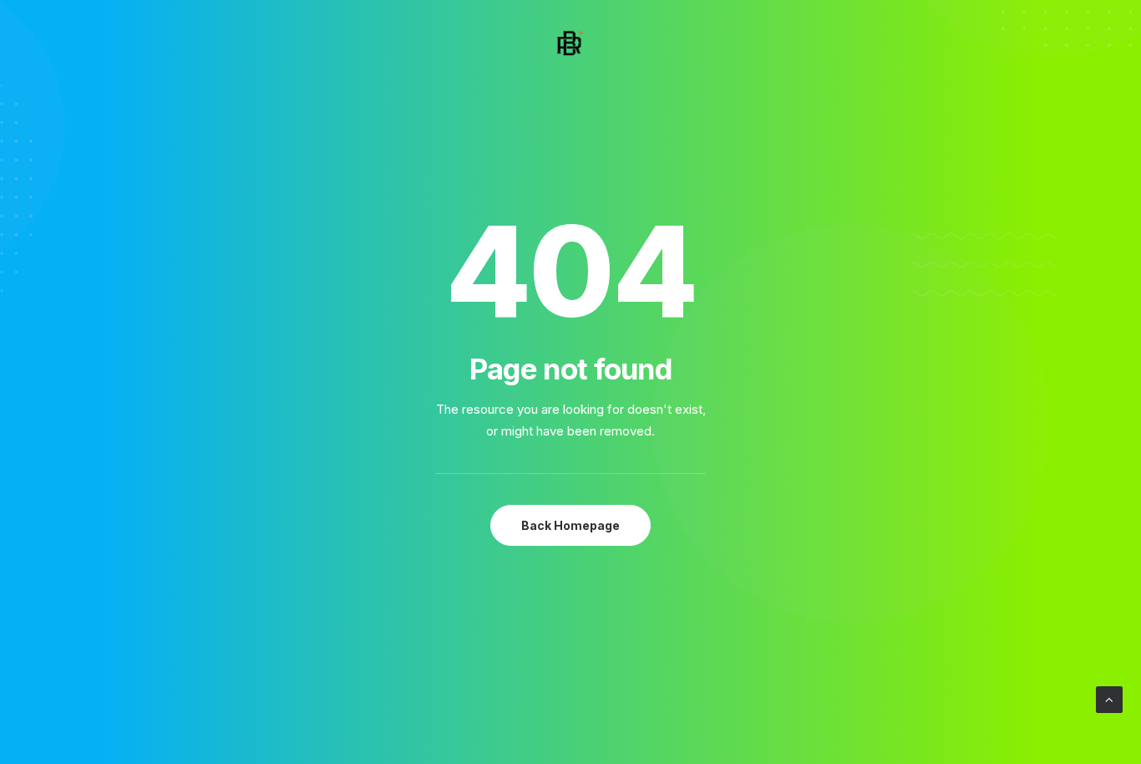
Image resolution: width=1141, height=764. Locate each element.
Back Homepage (570, 525)
